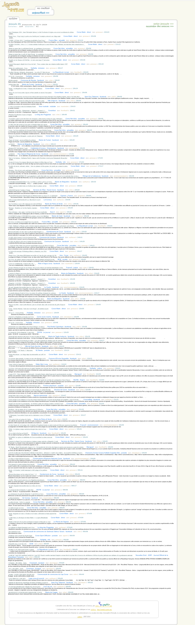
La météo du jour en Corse (16, 508)
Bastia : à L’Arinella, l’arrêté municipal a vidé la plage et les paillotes (28, 470)
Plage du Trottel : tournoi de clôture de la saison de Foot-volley (26, 101)
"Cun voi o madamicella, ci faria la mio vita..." (22, 263)
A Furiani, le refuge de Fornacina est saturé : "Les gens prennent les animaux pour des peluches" (36, 340)
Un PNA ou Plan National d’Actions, (19, 458)
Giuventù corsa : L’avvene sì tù (18, 544)
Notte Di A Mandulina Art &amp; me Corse (21, 317)
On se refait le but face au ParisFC (19, 433)
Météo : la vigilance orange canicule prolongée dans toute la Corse (27, 429)
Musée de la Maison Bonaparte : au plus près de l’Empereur (26, 136)
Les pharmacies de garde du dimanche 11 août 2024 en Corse (26, 494)
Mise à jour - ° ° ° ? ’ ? (15, 346)
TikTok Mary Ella (14, 84)
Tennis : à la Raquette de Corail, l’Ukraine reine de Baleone (25, 88)
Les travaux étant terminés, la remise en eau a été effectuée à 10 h (27, 358)
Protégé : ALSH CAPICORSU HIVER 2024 (21, 574)
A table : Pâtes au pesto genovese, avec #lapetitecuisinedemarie (26, 480)
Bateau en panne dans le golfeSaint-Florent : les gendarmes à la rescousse (29, 48)
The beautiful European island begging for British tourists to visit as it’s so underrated (33, 196)
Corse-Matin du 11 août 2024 (17, 578)
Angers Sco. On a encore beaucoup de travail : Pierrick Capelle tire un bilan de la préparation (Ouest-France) (39, 380)
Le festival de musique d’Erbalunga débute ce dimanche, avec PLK (27, 251)
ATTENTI (12, 144)
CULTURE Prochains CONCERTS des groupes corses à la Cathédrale (29, 216)
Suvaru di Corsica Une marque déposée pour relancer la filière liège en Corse (30, 162)
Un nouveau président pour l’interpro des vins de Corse (24, 586)
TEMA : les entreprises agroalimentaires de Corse (23, 540)
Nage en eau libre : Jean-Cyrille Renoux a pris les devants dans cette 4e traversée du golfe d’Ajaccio (37, 304)
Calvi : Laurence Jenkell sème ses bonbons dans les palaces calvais (28, 186)
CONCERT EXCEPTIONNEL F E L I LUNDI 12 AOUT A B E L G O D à (30, 182)
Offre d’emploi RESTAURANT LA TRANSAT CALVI (25, 200)
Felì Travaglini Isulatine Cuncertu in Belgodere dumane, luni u (26, 299)
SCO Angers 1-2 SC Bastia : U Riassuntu (21, 350)
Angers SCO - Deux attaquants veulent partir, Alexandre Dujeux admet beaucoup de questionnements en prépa (40, 374)
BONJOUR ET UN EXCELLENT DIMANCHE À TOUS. (25, 592)
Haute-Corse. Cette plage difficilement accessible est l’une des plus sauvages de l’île (32, 255)
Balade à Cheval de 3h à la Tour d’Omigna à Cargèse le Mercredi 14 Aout (29, 522)
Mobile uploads (13, 80)
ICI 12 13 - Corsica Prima (16, 313)
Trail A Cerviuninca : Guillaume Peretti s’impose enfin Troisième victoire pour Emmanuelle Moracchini (38, 158)
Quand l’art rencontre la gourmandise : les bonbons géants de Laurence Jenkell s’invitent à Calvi (36, 403)
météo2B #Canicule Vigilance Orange (19, 190)
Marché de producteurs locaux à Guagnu (20, 114)
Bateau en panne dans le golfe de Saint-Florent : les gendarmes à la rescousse (30, 54)
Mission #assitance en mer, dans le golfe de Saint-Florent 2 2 (26, 231)
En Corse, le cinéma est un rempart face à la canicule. (24, 222)
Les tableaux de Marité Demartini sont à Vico (21, 527)
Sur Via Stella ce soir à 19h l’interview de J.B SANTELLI (25, 204)
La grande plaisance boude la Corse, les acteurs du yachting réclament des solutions (32, 293)
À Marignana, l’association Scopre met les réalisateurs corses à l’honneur (29, 415)
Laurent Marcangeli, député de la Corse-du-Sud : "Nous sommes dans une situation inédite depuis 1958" (38, 64)
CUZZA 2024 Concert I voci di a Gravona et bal (22, 237)
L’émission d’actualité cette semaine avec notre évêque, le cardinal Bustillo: (30, 390)
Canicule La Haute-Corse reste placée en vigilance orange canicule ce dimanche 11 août (33, 273)
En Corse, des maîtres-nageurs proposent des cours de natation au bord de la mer (32, 259)
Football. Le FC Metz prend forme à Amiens (21, 549)
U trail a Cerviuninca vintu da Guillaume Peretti (22, 106)
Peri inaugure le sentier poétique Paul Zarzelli (22, 464)
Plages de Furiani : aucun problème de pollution (22, 140)
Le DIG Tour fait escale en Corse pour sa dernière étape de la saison (28, 124)
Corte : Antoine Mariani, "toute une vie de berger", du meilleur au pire (28, 309)
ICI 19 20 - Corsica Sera (16, 76)
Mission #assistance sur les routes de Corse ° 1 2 (23, 474)
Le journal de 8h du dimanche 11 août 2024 (21, 490)
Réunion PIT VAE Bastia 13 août (18, 148)
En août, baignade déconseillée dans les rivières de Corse (25, 287)
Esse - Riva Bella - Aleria (16, 568)
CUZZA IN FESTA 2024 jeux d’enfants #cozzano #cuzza (25, 241)
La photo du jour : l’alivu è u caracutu (19, 502)
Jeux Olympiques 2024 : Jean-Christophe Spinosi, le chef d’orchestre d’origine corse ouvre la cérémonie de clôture (41, 32)
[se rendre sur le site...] (10, 7)
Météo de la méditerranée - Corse (18, 68)
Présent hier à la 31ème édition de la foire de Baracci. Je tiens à (27, 326)
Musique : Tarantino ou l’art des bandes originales (23, 208)
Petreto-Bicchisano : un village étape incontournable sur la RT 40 (27, 354)
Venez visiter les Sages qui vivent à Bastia (21, 364)
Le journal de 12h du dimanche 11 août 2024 (21, 332)
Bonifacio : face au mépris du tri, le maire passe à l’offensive (26, 409)
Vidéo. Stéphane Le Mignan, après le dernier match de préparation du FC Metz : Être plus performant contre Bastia (41, 226)
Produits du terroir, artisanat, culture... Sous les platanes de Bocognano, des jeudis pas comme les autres (38, 166)
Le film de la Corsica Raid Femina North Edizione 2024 (25, 386)
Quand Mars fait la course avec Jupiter (20, 395)
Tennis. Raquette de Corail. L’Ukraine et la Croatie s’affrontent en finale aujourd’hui (32, 513)
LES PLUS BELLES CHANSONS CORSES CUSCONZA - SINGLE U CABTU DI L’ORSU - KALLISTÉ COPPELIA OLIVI (45, 453)
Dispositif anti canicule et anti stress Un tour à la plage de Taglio (27, 336)
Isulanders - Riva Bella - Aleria (18, 563)
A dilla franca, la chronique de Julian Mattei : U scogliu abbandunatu (28, 517)
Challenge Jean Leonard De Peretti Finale (20, 535)
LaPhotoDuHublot (14, 498)
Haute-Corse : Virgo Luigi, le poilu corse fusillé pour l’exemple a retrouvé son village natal (34, 36)
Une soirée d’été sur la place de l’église (20, 419)
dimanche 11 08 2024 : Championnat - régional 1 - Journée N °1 (27, 283)
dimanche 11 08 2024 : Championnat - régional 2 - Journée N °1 (27, 110)
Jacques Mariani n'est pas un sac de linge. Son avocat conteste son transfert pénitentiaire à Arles (36, 267)
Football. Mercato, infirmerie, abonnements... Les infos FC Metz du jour (29, 72)
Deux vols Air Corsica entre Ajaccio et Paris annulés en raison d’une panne (30, 92)
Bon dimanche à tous (15, 531)
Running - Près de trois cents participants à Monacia (23, 170)
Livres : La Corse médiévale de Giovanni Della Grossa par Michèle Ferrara (30, 130)
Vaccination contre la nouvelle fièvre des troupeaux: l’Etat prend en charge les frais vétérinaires (35, 119)
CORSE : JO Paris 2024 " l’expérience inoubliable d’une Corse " (27, 40)
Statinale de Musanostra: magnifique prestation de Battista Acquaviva (28, 582)
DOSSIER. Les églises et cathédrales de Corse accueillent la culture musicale (30, 437)
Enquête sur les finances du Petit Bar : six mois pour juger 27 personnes (29, 60)
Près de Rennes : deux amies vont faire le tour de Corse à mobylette (28, 212)
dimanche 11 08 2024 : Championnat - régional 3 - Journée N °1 (27, 279)
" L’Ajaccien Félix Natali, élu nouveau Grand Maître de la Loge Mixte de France (31, 245)
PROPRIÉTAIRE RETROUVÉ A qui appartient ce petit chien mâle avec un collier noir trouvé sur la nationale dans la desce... (44, 176)
